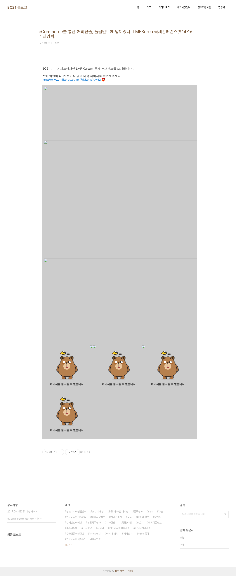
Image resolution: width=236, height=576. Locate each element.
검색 (224, 514)
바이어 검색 (112, 533)
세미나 (100, 528)
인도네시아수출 (142, 528)
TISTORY (119, 571)
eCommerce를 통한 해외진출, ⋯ (24, 518)
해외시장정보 (183, 7)
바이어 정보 (143, 517)
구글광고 (87, 528)
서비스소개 (116, 517)
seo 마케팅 (98, 511)
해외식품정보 (155, 522)
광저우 (158, 517)
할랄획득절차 (94, 522)
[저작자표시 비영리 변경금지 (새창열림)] (85, 452)
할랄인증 (96, 539)
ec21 (140, 522)
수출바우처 (71, 528)
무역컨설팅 (95, 533)
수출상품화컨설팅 (75, 533)
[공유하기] (55, 452)
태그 (149, 7)
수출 (161, 511)
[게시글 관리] (60, 452)
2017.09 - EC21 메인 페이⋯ (22, 511)
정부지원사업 (204, 7)
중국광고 (138, 511)
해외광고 (128, 533)
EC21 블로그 (17, 7)
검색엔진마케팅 (74, 522)
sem (150, 511)
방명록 (221, 7)
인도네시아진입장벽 (76, 511)
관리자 (130, 571)
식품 (129, 517)
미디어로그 (164, 7)
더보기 (67, 545)
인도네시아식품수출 (119, 528)
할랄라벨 (127, 522)
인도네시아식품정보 (76, 539)
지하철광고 (111, 522)
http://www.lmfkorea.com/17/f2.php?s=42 (71, 79)
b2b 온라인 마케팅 (118, 511)
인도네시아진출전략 (76, 517)
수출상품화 (143, 533)
